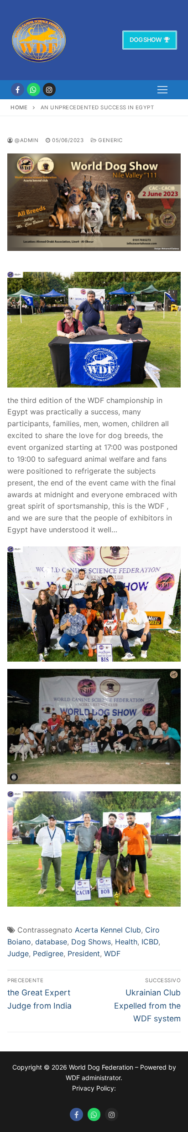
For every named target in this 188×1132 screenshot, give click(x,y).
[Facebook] (17, 89)
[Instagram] (49, 89)
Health (126, 941)
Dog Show (146, 39)
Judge (18, 953)
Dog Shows (91, 941)
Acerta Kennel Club (108, 929)
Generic (110, 140)
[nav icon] (162, 89)
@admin (25, 140)
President (84, 953)
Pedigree (48, 953)
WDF (112, 953)
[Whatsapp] (94, 1114)
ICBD (149, 941)
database (51, 941)
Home (18, 107)
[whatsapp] (33, 89)
